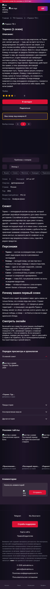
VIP (42, 8)
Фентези (24, 173)
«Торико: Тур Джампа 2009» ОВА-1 (10, 395)
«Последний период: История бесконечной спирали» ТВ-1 (30, 469)
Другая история (8, 419)
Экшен (6, 173)
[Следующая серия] (45, 166)
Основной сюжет (9, 356)
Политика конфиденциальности (25, 573)
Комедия (35, 173)
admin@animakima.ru (25, 569)
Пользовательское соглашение (25, 577)
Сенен (15, 173)
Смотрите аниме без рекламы (16, 1)
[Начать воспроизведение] (25, 141)
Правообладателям (25, 536)
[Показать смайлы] (24, 492)
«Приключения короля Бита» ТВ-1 (10, 467)
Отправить (37, 492)
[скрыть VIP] (46, 1)
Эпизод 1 (15, 167)
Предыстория (7, 405)
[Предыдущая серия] (4, 166)
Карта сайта (25, 532)
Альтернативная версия (11, 412)
